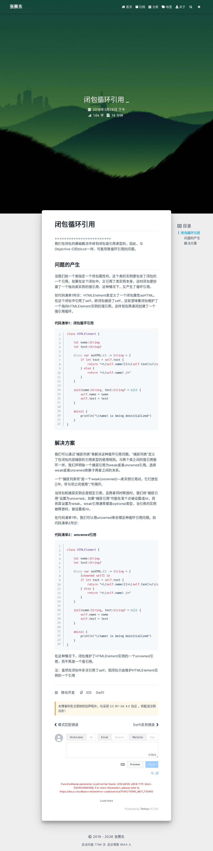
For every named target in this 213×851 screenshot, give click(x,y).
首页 (128, 7)
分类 (154, 7)
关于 (181, 7)
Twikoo (144, 808)
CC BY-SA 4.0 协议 (123, 706)
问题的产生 (192, 238)
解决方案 (190, 243)
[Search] (191, 7)
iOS (89, 692)
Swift (100, 692)
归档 (141, 7)
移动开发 (68, 692)
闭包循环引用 (190, 233)
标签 (168, 7)
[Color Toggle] (199, 7)
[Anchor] (98, 223)
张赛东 (119, 837)
